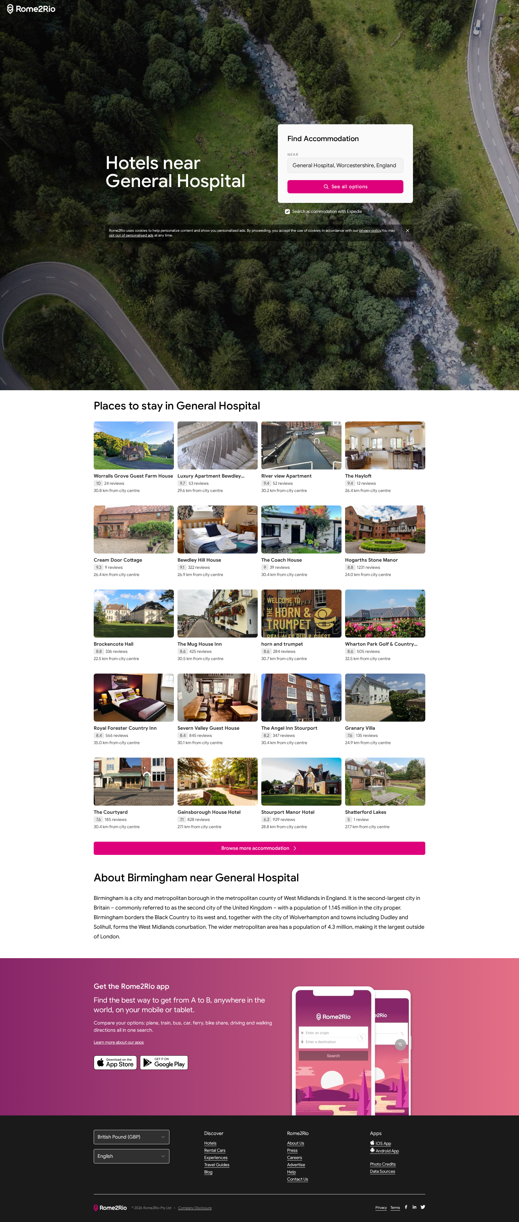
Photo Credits (383, 1164)
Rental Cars (215, 1150)
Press (292, 1150)
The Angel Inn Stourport (289, 728)
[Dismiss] (407, 230)
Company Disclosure (195, 1208)
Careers (294, 1157)
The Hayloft (358, 476)
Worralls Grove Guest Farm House (133, 476)
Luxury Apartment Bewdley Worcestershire (209, 479)
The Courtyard (111, 812)
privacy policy (370, 230)
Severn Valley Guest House (208, 728)
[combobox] (345, 165)
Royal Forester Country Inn (125, 728)
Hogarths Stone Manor (371, 560)
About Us (295, 1143)
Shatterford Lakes (365, 812)
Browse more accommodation (255, 848)
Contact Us (297, 1179)
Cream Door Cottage (118, 560)
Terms (395, 1207)
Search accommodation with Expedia (327, 211)
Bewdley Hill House (199, 560)
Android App (387, 1151)
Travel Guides (216, 1164)
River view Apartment (286, 476)
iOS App (383, 1143)
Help (291, 1172)
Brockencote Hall (113, 644)
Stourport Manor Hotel (287, 812)
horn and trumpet (282, 644)
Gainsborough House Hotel (209, 812)
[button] (345, 186)
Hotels (210, 1143)
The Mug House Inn (200, 644)
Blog (208, 1172)
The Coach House (281, 560)
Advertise (296, 1164)
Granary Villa (360, 728)
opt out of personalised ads (131, 235)
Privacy (381, 1207)
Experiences (216, 1157)
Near (292, 154)
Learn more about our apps (119, 1042)
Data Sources (382, 1171)
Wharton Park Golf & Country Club (379, 647)
